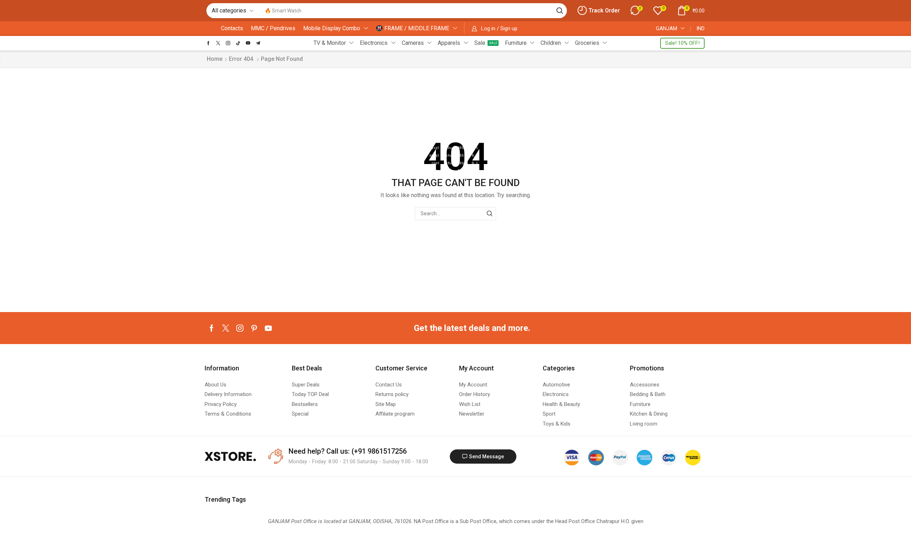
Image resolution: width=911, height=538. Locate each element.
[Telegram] (258, 43)
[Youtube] (248, 43)
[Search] (560, 10)
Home (214, 59)
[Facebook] (208, 43)
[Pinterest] (254, 328)
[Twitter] (218, 43)
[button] (599, 10)
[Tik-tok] (238, 43)
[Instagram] (228, 43)
